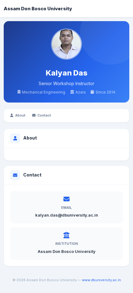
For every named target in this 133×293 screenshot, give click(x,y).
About (20, 115)
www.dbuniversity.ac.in (101, 280)
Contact (44, 115)
